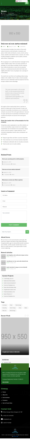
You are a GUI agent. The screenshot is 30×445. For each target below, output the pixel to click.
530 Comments (7, 164)
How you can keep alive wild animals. (13, 159)
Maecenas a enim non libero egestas (12, 180)
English (20, 1)
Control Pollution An (9, 285)
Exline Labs (15, 436)
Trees (20, 307)
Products (5, 400)
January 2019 (7, 362)
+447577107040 (7, 422)
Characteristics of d (9, 292)
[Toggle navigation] (27, 2)
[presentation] (25, 315)
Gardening (10, 13)
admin (4, 46)
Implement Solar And (9, 289)
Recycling (5, 307)
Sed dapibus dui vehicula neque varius (17, 255)
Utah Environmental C (10, 283)
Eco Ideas (5, 305)
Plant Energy (18, 305)
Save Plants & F (8, 294)
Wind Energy (12, 310)
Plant (11, 305)
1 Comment (6, 174)
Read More (5, 382)
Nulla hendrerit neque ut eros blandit (16, 267)
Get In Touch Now (7, 403)
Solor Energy (12, 307)
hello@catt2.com (7, 419)
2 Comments (22, 46)
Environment (6, 397)
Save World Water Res (10, 287)
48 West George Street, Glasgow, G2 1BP (12, 412)
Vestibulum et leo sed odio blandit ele (17, 261)
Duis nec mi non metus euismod (11, 169)
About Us (5, 395)
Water (26, 307)
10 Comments (7, 185)
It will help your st (8, 278)
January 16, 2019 (12, 46)
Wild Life (4, 310)
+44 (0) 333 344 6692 (8, 415)
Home (3, 13)
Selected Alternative (9, 281)
